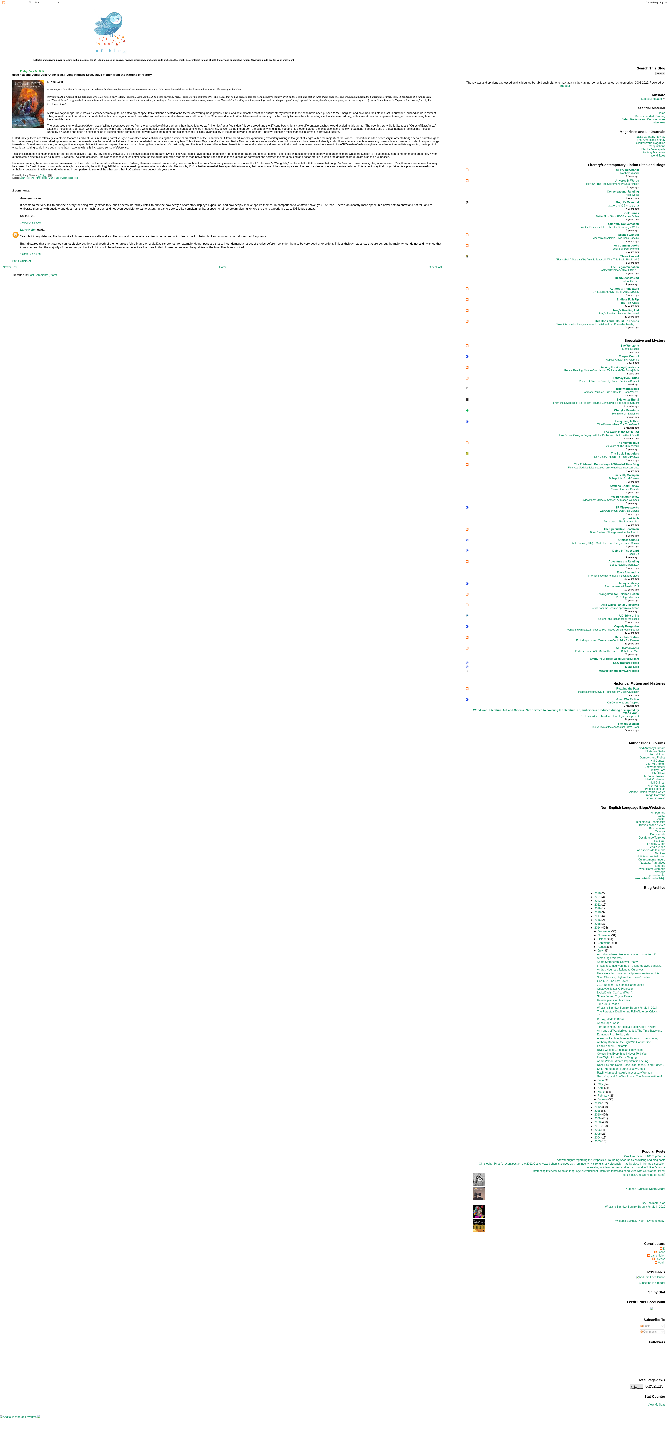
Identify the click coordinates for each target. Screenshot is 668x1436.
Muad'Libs (632, 666)
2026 (597, 893)
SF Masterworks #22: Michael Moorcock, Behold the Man (606, 651)
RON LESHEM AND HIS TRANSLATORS (615, 291)
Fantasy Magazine (653, 152)
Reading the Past (627, 688)
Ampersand (658, 812)
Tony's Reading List (626, 310)
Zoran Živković (656, 798)
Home (223, 267)
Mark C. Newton (655, 779)
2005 (597, 1133)
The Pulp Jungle (630, 302)
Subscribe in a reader (652, 1282)
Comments (650, 1331)
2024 (597, 896)
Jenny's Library (628, 583)
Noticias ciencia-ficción (651, 856)
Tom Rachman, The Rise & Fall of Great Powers (626, 1026)
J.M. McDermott (655, 763)
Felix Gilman (657, 754)
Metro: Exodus (630, 348)
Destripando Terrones (652, 837)
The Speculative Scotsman (621, 529)
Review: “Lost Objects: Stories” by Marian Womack (609, 499)
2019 (597, 908)
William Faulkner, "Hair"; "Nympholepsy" (640, 1220)
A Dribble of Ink (629, 615)
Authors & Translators (624, 288)
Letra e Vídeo (657, 847)
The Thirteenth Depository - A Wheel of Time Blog (606, 464)
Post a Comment (21, 260)
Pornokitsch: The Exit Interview (621, 521)
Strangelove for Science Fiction (618, 594)
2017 (597, 916)
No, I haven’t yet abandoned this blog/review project (610, 716)
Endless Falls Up (628, 299)
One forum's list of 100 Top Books (644, 1156)
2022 (597, 904)
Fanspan (659, 840)
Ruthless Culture (628, 539)
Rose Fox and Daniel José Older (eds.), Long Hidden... (631, 1064)
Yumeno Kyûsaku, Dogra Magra (645, 1188)
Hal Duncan (657, 760)
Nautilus (660, 853)
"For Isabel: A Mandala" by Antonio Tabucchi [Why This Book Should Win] (597, 259)
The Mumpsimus (628, 442)
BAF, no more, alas (653, 1203)
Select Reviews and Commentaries (643, 119)
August (602, 946)
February (604, 1095)
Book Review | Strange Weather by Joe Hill (614, 532)
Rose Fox (73, 178)
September (605, 942)
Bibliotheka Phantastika (650, 821)
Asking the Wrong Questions (620, 367)
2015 (597, 923)
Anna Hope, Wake (608, 1023)
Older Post (435, 267)
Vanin (661, 1262)
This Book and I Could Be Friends (616, 321)
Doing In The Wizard (625, 550)
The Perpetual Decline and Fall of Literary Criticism (628, 1011)
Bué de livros (657, 828)
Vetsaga (660, 872)
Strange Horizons (654, 795)
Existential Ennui (628, 399)
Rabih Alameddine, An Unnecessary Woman (624, 1072)
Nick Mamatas (656, 785)
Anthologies (41, 178)
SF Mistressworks (627, 507)
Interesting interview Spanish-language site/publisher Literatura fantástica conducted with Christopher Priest (599, 1170)
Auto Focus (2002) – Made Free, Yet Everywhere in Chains (605, 543)
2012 (597, 1107)
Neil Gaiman (657, 782)
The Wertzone (630, 345)
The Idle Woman (628, 723)
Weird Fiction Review (625, 496)
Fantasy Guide (656, 843)
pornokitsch (631, 518)
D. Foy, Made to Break (610, 1019)
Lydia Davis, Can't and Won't (614, 992)
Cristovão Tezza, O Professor (615, 988)
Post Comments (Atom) (42, 274)
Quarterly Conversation (623, 223)
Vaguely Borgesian (626, 626)
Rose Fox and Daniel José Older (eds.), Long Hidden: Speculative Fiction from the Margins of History (82, 74)
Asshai (661, 815)
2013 (597, 1103)
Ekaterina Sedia (655, 751)
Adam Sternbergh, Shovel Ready (617, 961)
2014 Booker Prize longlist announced (620, 984)
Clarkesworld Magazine (650, 143)
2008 (597, 1122)
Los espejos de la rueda (650, 850)
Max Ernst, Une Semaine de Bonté (644, 1174)
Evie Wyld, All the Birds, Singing (617, 1057)
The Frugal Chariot (626, 169)
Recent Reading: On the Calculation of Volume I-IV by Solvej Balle (601, 370)
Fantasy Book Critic (626, 378)
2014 (597, 927)
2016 (597, 919)
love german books (626, 245)
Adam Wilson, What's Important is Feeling (622, 1061)
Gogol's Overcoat (627, 202)
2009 (597, 1118)
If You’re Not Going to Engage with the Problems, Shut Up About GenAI (599, 435)
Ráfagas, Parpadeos (652, 862)
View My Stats (656, 1404)
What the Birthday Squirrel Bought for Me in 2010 (635, 1206)
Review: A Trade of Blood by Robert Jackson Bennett (609, 381)
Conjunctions (657, 146)
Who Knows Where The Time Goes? (618, 424)
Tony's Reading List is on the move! (619, 313)
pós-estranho (657, 875)
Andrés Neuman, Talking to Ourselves (620, 969)
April (601, 1087)
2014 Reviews (27, 178)
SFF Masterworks (627, 648)
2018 (597, 912)
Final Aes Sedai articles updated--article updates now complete (603, 467)
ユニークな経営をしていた (623, 205)
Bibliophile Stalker (627, 637)
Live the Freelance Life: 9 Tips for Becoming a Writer (609, 227)
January (603, 1099)
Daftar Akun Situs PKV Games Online (617, 216)
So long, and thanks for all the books (618, 618)
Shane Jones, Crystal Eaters (614, 996)
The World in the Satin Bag (621, 432)
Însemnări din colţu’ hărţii (650, 878)
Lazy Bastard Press (626, 662)
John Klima (658, 773)
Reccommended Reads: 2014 (622, 586)
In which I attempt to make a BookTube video (613, 575)
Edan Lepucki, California (612, 1045)
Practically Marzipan (626, 475)
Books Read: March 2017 (624, 564)
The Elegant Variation (625, 267)
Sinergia (660, 865)
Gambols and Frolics (652, 757)
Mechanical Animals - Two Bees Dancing (616, 237)
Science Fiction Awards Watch (646, 792)
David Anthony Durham (651, 748)
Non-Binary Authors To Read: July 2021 (616, 456)
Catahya (660, 831)
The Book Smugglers (625, 453)
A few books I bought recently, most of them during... (629, 1038)
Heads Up (633, 553)
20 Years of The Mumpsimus (622, 445)
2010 (597, 1114)
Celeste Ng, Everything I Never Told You (622, 1053)
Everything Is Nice (627, 421)
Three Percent (629, 256)
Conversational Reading (623, 191)
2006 (597, 1129)
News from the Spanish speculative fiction (615, 608)
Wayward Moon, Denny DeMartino (619, 510)
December (604, 931)
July (600, 950)
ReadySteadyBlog (627, 277)
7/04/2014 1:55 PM (30, 254)
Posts (646, 1325)
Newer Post (10, 267)
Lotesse (660, 1259)
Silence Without (628, 234)
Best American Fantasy (651, 139)
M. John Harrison (654, 776)
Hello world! (632, 194)
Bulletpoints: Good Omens (624, 478)
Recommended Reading (650, 116)
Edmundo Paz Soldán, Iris (613, 1034)
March (602, 1091)
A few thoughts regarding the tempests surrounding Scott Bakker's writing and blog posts (611, 1160)
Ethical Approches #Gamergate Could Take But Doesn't (607, 640)
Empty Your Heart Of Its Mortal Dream (614, 658)
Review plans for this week (613, 1000)
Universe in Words (627, 180)
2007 (597, 1126)
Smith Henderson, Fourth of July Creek (621, 1068)
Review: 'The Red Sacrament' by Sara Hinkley (612, 183)
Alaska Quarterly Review (650, 136)
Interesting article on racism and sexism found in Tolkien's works (626, 1167)
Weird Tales (658, 155)
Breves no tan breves (652, 825)
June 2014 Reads (608, 1004)
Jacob (661, 1252)
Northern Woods (629, 172)
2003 (597, 1141)
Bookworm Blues (627, 388)
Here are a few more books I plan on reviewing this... (629, 973)
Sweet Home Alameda (651, 868)
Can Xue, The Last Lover (612, 981)
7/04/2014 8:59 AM (30, 222)
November (604, 935)
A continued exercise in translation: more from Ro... (628, 954)
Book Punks (631, 213)
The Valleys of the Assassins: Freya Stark (615, 726)
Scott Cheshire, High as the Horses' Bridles (623, 977)
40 (598, 1015)
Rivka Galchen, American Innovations (620, 1049)
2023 (597, 900)
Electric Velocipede (653, 149)
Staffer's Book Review (624, 485)
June (601, 1080)
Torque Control (629, 356)
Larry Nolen (28, 229)
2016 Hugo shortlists (627, 597)
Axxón (661, 818)
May (601, 1084)
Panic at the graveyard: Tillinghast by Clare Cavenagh (608, 691)
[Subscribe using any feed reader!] (650, 1277)
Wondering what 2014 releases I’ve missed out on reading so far (602, 629)
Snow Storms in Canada (625, 489)
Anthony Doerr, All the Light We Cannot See (624, 1042)
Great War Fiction (627, 699)
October (603, 939)
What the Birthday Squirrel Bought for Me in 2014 (627, 1007)
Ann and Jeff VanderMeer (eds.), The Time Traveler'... (629, 1030)
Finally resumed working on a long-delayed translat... (629, 965)
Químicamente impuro (651, 859)
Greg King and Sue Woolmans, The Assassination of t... (631, 1076)
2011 (597, 1110)
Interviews (659, 122)
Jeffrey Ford (658, 770)
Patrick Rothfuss (655, 788)
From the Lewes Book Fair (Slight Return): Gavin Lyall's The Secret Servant (596, 402)
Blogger (565, 85)
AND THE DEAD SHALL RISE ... (620, 270)
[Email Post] (49, 175)
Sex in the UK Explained (625, 413)
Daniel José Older (58, 178)
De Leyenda (657, 834)
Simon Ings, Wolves (609, 958)
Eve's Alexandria (628, 572)
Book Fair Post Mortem (626, 248)
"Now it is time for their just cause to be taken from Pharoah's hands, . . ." (597, 324)
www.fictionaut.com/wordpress (619, 670)
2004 (597, 1137)
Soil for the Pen (630, 281)
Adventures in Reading (624, 561)
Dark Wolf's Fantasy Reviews (620, 604)
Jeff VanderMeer (655, 766)
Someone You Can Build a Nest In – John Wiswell (611, 391)
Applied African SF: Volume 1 (622, 359)
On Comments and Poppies (623, 702)
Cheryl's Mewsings (626, 410)
